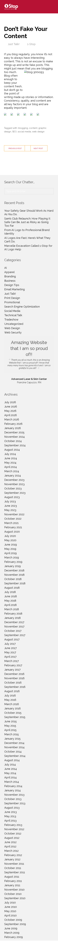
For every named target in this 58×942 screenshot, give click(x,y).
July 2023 (10, 501)
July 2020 (10, 535)
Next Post (38, 148)
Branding (10, 276)
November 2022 (14, 514)
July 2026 (10, 402)
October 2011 (12, 868)
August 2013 (11, 807)
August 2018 (12, 587)
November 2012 (14, 829)
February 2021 (13, 527)
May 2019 (10, 548)
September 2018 (14, 583)
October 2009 (13, 919)
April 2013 (10, 820)
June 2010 (10, 906)
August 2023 (12, 497)
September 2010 (14, 898)
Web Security (13, 332)
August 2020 (12, 531)
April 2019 (10, 553)
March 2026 (11, 419)
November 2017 (14, 626)
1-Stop (31, 44)
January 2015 (12, 738)
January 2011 (12, 885)
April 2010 (10, 915)
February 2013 (13, 824)
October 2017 (12, 630)
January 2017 (12, 669)
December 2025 (14, 432)
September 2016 (14, 686)
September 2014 (14, 755)
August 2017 (11, 639)
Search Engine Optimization (22, 306)
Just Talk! (13, 44)
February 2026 (13, 423)
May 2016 (10, 699)
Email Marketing (14, 289)
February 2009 (13, 937)
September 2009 (15, 924)
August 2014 (12, 760)
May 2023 (10, 510)
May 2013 (10, 816)
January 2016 (12, 708)
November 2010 (14, 889)
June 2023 (10, 505)
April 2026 (10, 415)
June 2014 (10, 768)
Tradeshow (11, 319)
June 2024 (10, 458)
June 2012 (10, 842)
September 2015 (14, 717)
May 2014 (10, 773)
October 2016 (13, 682)
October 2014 (13, 751)
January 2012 (12, 859)
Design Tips (11, 285)
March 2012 (11, 850)
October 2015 (12, 712)
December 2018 (14, 570)
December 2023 (14, 479)
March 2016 (11, 704)
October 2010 (13, 893)
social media (24, 131)
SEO (14, 131)
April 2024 (10, 466)
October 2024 (13, 441)
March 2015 (11, 734)
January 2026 (12, 428)
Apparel (9, 272)
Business (9, 280)
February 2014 (13, 786)
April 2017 (10, 656)
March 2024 (11, 471)
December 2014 (14, 742)
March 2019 (11, 557)
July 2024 (10, 454)
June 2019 (10, 544)
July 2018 (10, 592)
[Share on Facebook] (6, 115)
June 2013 (10, 812)
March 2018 (11, 609)
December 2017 (14, 622)
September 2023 (14, 492)
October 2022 (12, 518)
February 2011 (13, 881)
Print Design (12, 298)
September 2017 (14, 635)
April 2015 (10, 730)
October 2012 (12, 833)
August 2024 (12, 449)
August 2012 (11, 837)
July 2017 (10, 643)
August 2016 (12, 691)
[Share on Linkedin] (32, 115)
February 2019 (13, 561)
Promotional (12, 302)
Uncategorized (13, 323)
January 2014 (12, 790)
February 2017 (13, 665)
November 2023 (14, 484)
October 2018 (13, 579)
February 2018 (13, 613)
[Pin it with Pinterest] (25, 115)
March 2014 (11, 781)
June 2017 (10, 648)
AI (5, 267)
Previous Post (15, 148)
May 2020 (10, 540)
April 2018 (10, 604)
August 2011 (11, 876)
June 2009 (10, 928)
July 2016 (10, 695)
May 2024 (10, 462)
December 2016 (14, 673)
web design (38, 131)
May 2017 (10, 652)
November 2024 (14, 436)
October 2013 (12, 799)
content (33, 128)
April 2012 (10, 846)
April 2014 (10, 777)
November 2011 (14, 863)
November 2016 (14, 678)
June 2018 (10, 596)
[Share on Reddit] (19, 115)
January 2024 (12, 475)
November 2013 (14, 794)
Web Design (12, 328)
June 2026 (10, 406)
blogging (23, 128)
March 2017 (11, 661)
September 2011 (14, 872)
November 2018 (14, 574)
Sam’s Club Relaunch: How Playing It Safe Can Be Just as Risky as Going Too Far (27, 222)
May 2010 (10, 911)
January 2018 (12, 617)
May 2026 (10, 410)
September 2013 (14, 803)
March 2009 (11, 932)
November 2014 (14, 747)
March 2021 (11, 523)
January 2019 (12, 566)
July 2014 (10, 764)
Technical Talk (13, 315)
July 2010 (10, 902)
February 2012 (13, 855)
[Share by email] (38, 115)
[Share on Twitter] (12, 115)
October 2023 (13, 488)
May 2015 (10, 725)
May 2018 (10, 600)
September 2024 (15, 445)
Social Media (12, 310)
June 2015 (10, 721)
